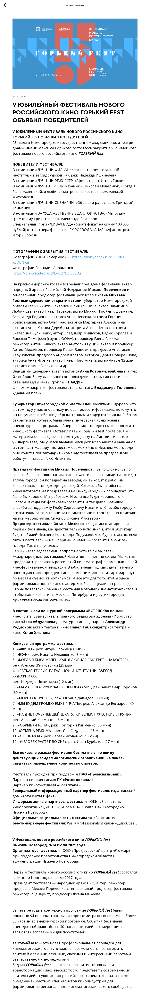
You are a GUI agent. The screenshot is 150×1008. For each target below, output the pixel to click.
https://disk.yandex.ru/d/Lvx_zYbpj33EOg (46, 273)
